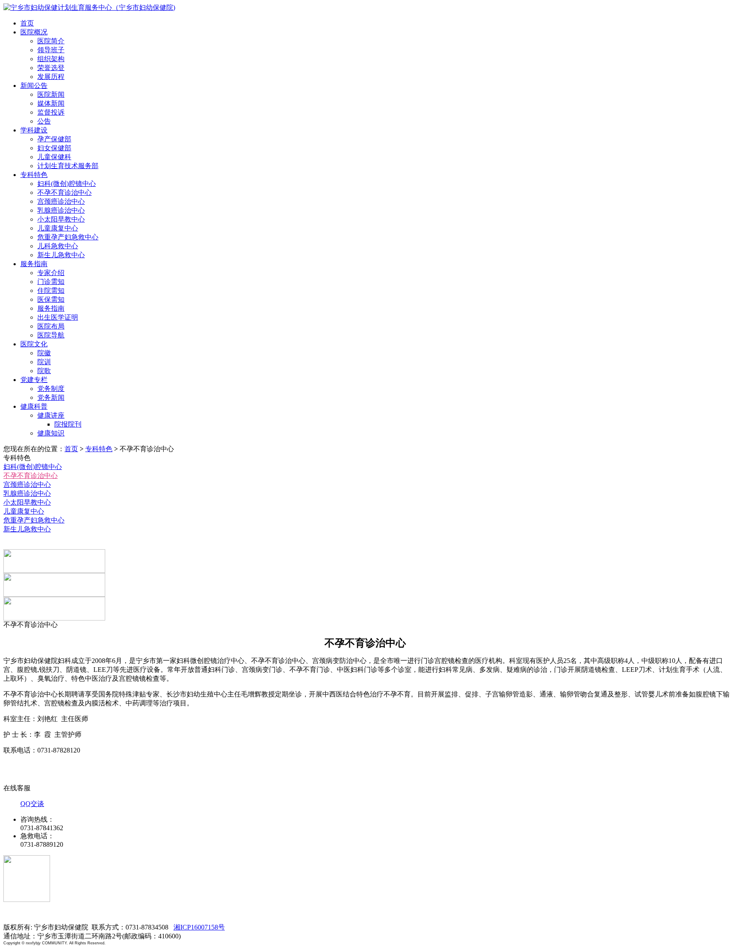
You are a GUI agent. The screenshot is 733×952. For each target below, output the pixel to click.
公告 (44, 121)
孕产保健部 (54, 139)
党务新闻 (50, 397)
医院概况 (34, 32)
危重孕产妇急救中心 (67, 237)
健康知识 (50, 433)
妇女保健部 (54, 148)
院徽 (44, 353)
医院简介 (50, 41)
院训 (44, 361)
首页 (27, 23)
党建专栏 (34, 379)
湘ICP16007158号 (199, 927)
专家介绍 (50, 272)
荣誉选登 (50, 67)
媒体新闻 (50, 103)
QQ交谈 (32, 803)
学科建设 (34, 130)
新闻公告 (34, 85)
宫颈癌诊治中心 (61, 201)
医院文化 (34, 344)
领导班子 (50, 49)
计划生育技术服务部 (67, 165)
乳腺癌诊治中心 (61, 210)
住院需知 (50, 290)
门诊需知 (50, 281)
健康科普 (34, 406)
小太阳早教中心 (61, 219)
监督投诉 (50, 112)
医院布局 (50, 326)
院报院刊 (67, 424)
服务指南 (34, 263)
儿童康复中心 (57, 228)
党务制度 (50, 388)
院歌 (44, 370)
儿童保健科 (54, 156)
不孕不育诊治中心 (64, 192)
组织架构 (50, 58)
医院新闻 (50, 94)
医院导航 (50, 335)
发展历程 (50, 76)
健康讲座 (50, 415)
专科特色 (34, 174)
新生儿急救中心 (61, 254)
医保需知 (50, 299)
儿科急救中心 (57, 246)
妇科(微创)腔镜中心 (66, 183)
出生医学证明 (57, 317)
